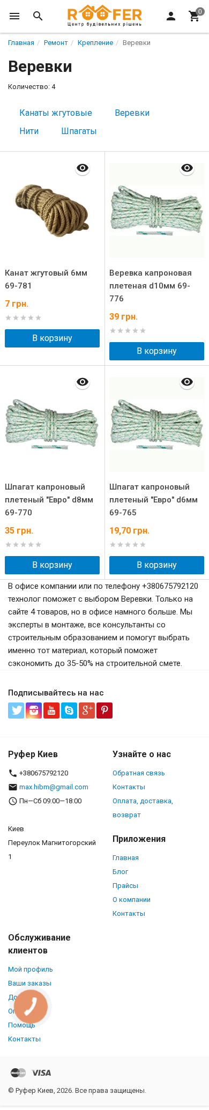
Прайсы (125, 886)
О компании (132, 900)
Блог (120, 872)
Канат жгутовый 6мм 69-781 (46, 279)
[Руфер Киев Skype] (69, 710)
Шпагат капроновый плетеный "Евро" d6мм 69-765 (153, 499)
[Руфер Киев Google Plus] (87, 710)
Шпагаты (79, 131)
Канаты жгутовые (55, 113)
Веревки (132, 113)
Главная (126, 858)
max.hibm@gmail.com (53, 787)
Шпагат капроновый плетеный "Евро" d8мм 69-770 (49, 499)
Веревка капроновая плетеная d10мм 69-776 (150, 286)
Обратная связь (139, 773)
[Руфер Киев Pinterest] (104, 710)
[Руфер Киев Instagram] (34, 710)
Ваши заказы (29, 983)
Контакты (129, 787)
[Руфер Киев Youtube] (51, 710)
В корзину (52, 338)
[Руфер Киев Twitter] (16, 710)
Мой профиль (30, 969)
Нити (29, 131)
